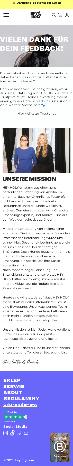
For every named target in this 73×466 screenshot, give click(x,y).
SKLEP (12, 381)
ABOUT (12, 393)
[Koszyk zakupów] (61, 14)
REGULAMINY (21, 399)
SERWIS (13, 387)
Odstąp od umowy (20, 405)
